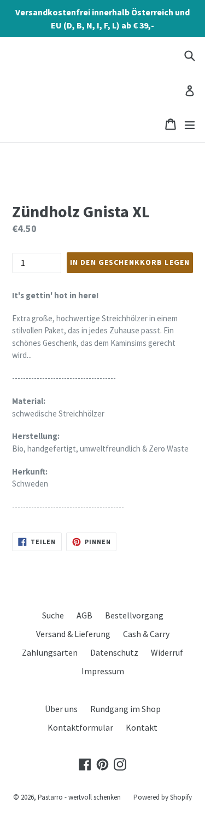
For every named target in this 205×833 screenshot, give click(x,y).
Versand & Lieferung (73, 633)
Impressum (102, 671)
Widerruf (167, 652)
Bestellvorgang (134, 615)
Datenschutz (114, 652)
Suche (53, 615)
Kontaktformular (80, 727)
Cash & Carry (146, 633)
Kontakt (141, 727)
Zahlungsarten (50, 652)
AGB (84, 615)
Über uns (61, 708)
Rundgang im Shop (125, 708)
